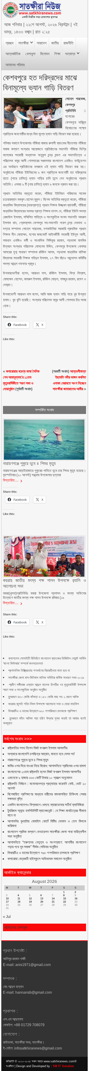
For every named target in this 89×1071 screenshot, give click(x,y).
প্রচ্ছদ (9, 43)
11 (19, 898)
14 (53, 898)
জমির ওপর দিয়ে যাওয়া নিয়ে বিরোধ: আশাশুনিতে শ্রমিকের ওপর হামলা (47, 766)
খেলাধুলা (30, 54)
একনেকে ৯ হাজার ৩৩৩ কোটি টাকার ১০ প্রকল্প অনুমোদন (40, 778)
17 (7, 901)
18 (19, 901)
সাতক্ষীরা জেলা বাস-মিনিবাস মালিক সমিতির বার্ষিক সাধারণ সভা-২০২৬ (46, 677)
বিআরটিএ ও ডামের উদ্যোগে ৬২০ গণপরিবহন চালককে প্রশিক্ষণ (42, 711)
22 (64, 901)
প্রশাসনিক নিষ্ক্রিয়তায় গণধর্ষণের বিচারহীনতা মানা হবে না (39, 670)
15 (64, 898)
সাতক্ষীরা (23, 43)
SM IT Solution (63, 1066)
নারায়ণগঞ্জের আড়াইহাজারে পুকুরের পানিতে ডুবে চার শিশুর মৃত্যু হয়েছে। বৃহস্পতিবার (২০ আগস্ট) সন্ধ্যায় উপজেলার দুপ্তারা (44, 473)
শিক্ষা (57, 54)
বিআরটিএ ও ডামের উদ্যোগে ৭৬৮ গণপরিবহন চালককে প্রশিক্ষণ (44, 853)
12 (30, 898)
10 (7, 898)
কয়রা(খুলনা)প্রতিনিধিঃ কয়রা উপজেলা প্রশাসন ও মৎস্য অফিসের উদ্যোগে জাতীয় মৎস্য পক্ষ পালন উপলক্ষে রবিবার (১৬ (44, 595)
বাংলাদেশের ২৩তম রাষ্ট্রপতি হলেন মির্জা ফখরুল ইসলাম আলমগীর (44, 772)
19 (30, 901)
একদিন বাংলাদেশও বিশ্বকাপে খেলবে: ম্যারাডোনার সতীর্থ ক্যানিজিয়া (46, 805)
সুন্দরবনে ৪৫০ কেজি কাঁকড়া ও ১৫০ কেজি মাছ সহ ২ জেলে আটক (43, 697)
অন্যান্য (70, 54)
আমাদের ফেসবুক (15, 927)
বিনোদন (45, 54)
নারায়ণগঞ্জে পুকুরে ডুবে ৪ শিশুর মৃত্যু (28, 760)
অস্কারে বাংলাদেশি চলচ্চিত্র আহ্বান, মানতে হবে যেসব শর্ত (41, 754)
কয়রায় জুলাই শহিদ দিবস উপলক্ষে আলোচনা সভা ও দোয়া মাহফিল (43, 704)
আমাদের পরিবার (15, 65)
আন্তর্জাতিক (13, 54)
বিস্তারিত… (11, 480)
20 (41, 901)
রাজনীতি (68, 43)
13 (41, 898)
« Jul (7, 917)
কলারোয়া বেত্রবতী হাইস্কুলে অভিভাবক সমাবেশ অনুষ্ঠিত (40, 859)
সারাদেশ (42, 43)
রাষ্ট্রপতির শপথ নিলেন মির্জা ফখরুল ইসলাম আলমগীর (37, 748)
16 (76, 898)
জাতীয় (55, 43)
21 (53, 901)
